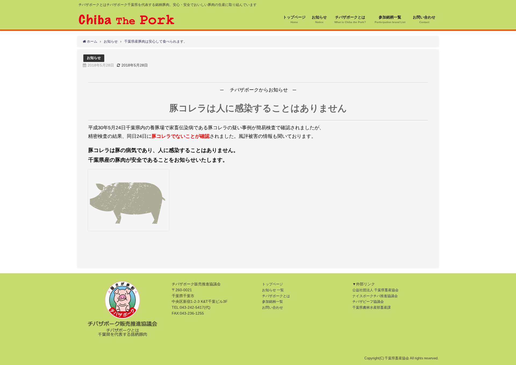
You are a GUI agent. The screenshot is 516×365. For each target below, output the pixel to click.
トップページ (272, 284)
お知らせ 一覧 (273, 290)
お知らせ (94, 58)
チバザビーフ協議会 (368, 301)
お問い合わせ (272, 307)
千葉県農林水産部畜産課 (371, 307)
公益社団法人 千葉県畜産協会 (375, 290)
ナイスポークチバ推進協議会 (375, 296)
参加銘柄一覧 (272, 301)
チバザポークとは (276, 296)
